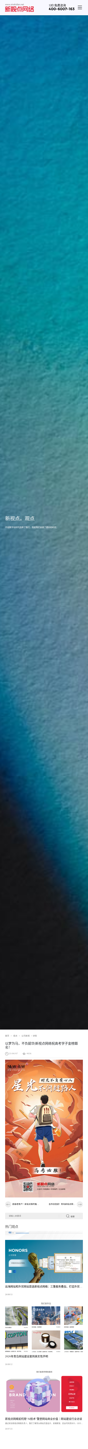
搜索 (73, 1216)
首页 (8, 1036)
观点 (16, 1036)
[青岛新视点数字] (19, 7)
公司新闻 (25, 1036)
